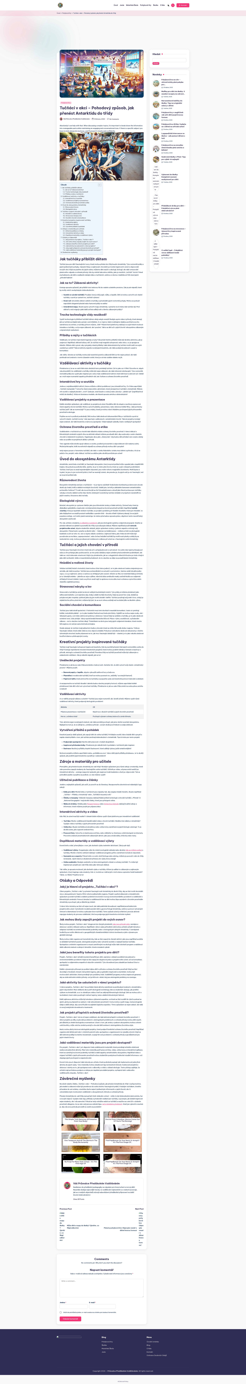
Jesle (104, 1352)
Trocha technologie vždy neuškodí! (76, 192)
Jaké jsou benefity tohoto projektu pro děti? (80, 244)
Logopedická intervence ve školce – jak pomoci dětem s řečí (173, 135)
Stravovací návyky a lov (74, 216)
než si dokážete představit (112, 1104)
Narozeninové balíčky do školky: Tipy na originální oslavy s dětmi (171, 103)
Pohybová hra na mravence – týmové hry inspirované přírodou (173, 231)
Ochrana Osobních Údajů (157, 1355)
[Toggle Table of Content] (99, 185)
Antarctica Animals (111, 804)
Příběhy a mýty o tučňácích (74, 194)
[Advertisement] (123, 30)
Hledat (156, 54)
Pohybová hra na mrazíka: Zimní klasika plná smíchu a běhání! (172, 147)
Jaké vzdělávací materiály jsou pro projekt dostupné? (83, 250)
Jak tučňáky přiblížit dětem (72, 188)
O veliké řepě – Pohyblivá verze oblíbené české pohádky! (172, 252)
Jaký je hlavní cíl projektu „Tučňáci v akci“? (79, 239)
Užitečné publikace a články (74, 231)
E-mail (92, 1302)
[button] (183, 5)
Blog (148, 1345)
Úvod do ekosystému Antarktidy (74, 205)
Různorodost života (71, 207)
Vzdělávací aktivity (72, 224)
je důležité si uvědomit (88, 523)
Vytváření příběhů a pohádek (75, 226)
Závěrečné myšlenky (70, 252)
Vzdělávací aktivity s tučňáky (73, 196)
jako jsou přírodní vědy (121, 924)
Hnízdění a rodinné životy (73, 214)
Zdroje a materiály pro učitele (73, 229)
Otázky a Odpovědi (69, 237)
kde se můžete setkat (134, 850)
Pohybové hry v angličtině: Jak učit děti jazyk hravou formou (172, 114)
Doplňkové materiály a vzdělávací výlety (79, 235)
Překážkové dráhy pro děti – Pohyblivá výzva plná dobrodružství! (173, 208)
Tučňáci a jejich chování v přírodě (74, 211)
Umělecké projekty (71, 222)
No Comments (114, 119)
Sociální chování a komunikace (76, 218)
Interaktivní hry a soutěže (73, 198)
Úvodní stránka (153, 1342)
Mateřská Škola (108, 1348)
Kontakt (150, 1352)
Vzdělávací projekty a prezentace (77, 200)
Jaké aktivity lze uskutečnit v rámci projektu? (80, 246)
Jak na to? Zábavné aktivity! (74, 190)
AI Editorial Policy (123, 1381)
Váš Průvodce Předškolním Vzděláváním (96, 1183)
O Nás (149, 1348)
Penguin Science (93, 804)
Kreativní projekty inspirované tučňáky (76, 220)
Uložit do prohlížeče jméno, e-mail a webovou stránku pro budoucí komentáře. (89, 1312)
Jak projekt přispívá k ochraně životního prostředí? (82, 248)
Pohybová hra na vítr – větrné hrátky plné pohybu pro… (172, 82)
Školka (104, 1345)
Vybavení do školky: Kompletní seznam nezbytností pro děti (169, 176)
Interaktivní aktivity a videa (75, 233)
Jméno (63, 1302)
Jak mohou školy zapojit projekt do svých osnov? (82, 242)
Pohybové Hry (66, 13)
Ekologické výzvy (71, 209)
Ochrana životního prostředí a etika (77, 203)
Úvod (58, 13)
